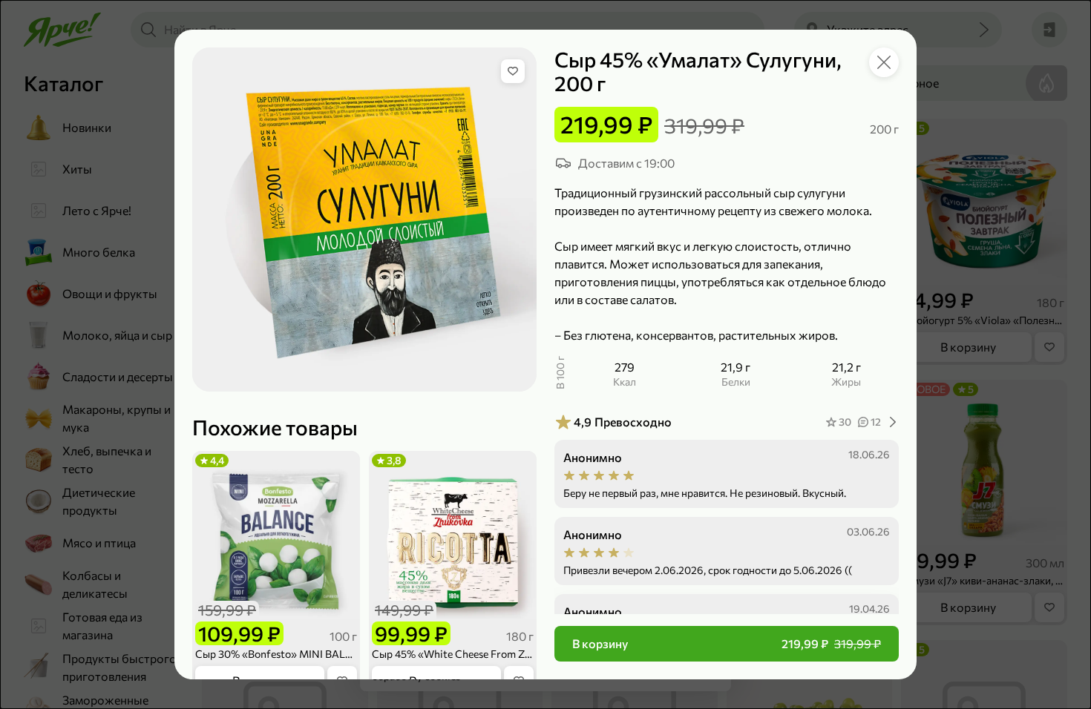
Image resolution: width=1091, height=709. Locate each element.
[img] (513, 71)
